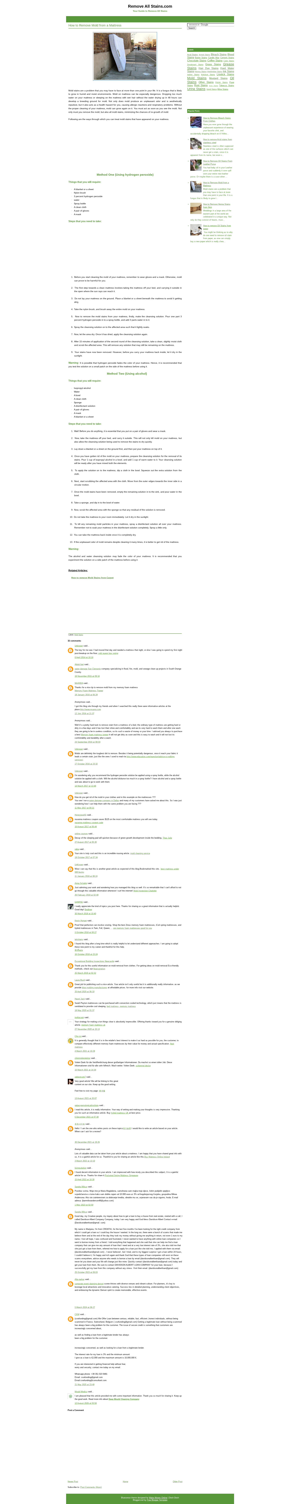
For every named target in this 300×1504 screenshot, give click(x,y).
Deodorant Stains (195, 65)
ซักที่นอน (79, 950)
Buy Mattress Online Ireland (157, 1157)
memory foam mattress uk (93, 1025)
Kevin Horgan (81, 920)
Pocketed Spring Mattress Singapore (121, 1175)
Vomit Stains (211, 89)
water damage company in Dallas (104, 800)
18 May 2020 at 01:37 (84, 1010)
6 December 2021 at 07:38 (87, 1117)
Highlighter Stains (214, 72)
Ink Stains (228, 71)
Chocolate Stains (197, 60)
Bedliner (88, 909)
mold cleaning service (140, 853)
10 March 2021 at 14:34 (85, 1070)
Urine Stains (196, 89)
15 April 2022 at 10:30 (84, 1179)
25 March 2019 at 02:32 (85, 973)
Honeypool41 (80, 815)
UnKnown (79, 864)
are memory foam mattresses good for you (132, 928)
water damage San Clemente (88, 669)
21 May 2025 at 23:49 (84, 1384)
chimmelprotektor (82, 1058)
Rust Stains (201, 85)
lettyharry (79, 939)
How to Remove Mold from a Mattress (94, 25)
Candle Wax (213, 57)
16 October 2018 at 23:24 (86, 954)
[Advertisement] (150, 19)
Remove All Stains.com (150, 6)
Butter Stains (201, 57)
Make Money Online (158, 1497)
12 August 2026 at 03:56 (86, 1403)
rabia (77, 849)
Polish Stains (221, 82)
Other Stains (206, 82)
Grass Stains (213, 64)
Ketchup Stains (208, 75)
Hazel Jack (80, 999)
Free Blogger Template (157, 1500)
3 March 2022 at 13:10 (85, 1161)
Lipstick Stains (225, 74)
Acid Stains (192, 54)
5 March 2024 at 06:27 (85, 1307)
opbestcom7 (80, 1077)
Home (125, 1481)
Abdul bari (79, 664)
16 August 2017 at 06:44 (86, 826)
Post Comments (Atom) (91, 1487)
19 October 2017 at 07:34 (86, 857)
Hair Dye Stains (208, 68)
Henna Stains (201, 72)
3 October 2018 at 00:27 (86, 932)
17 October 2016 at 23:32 (86, 764)
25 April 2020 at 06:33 (84, 991)
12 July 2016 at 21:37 (84, 713)
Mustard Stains (218, 78)
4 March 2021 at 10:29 (85, 1051)
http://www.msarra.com (90, 709)
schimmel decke (143, 1065)
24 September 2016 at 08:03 (87, 742)
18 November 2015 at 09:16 (87, 676)
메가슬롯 (127, 1128)
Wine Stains (222, 89)
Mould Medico (81, 1391)
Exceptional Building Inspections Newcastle (94, 961)
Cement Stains (227, 57)
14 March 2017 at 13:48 (85, 786)
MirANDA (79, 683)
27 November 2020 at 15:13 (87, 1029)
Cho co (78, 1036)
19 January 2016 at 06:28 (86, 695)
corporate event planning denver (89, 1284)
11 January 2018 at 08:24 (86, 876)
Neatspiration (99, 969)
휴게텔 (102, 1091)
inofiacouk (79, 1017)
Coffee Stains (215, 60)
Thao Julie (167, 838)
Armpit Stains (204, 55)
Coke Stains (228, 61)
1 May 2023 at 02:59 (84, 1205)
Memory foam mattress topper (94, 734)
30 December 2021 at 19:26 (87, 1142)
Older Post (177, 1481)
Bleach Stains (219, 54)
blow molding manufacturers (94, 987)
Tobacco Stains (226, 85)
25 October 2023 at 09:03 (86, 1272)
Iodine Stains (193, 75)
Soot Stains (213, 86)
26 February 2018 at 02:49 (86, 895)
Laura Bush (80, 980)
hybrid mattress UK (120, 1113)
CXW (77, 1314)
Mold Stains (78, 635)
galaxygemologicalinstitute (87, 1105)
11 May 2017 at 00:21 (84, 808)
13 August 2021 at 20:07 (86, 1098)
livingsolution (80, 1168)
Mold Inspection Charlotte (145, 891)
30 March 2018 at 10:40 (85, 913)
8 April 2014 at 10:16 (84, 657)
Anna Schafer (81, 883)
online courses (81, 833)
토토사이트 (80, 1124)
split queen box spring (108, 653)
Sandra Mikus (81, 1187)
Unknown (79, 646)
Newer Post (73, 1481)
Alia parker (79, 1279)
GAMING (79, 902)
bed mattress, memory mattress (121, 1006)
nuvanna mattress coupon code (89, 822)
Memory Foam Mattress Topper (89, 691)
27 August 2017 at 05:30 (86, 842)
